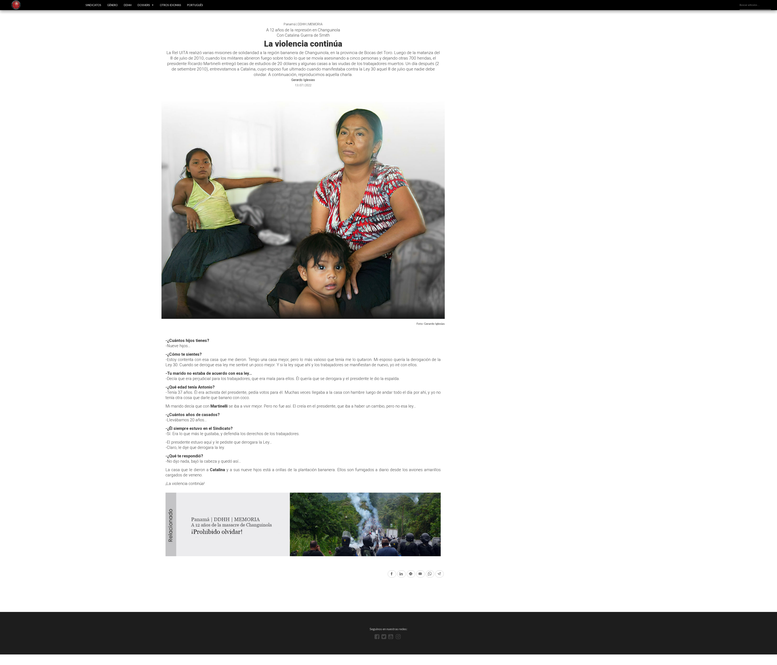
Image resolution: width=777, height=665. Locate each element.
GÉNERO (112, 5)
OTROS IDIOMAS (170, 5)
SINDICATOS (93, 5)
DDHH (128, 5)
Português (195, 5)
